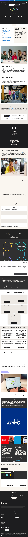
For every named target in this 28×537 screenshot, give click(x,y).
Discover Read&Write (5, 372)
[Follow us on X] (8, 527)
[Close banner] (27, 0)
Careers (2, 521)
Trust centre (2, 523)
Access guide (23, 485)
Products (2, 513)
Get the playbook (14, 144)
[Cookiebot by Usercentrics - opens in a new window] (24, 262)
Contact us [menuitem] (23, 2)
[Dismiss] (19, 4)
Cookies (15, 534)
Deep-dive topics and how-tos (7, 37)
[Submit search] (24, 507)
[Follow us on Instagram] (3, 527)
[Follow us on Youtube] (6, 527)
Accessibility (6, 534)
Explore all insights (4, 469)
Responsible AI (3, 522)
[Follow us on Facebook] (1, 527)
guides (2, 4)
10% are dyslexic (11, 108)
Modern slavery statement (11, 534)
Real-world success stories (6, 40)
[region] (14, 480)
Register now (10, 485)
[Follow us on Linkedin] (5, 527)
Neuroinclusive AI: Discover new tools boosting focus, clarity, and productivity (6, 480)
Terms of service (19, 534)
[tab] (7, 116)
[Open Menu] (26, 2)
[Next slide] (25, 488)
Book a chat (18, 37)
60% (5, 186)
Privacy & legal (2, 534)
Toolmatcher (2, 514)
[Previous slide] (24, 488)
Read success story (4, 460)
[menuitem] (1, 535)
